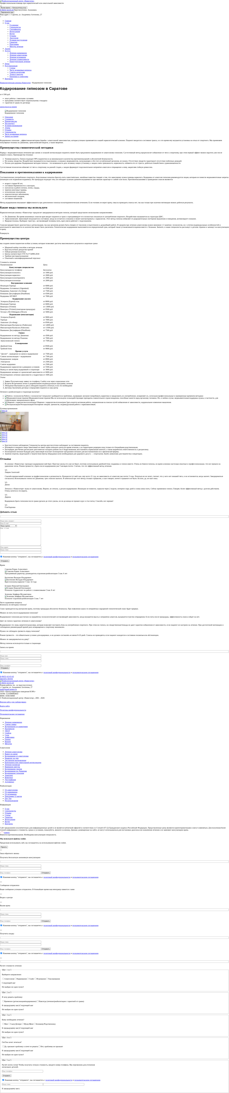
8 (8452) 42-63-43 (7, 10)
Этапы (7, 128)
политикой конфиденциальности (57, 557)
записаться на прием (8, 107)
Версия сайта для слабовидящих (13, 702)
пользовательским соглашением (85, 557)
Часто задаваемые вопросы (16, 134)
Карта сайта (5, 706)
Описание (9, 117)
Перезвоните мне (7, 12)
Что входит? (10, 123)
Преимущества (11, 121)
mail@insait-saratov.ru (8, 689)
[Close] (1, 902)
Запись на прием (11, 136)
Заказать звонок (6, 679)
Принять (4, 847)
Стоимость (9, 119)
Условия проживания (13, 126)
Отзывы (8, 130)
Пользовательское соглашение (12, 714)
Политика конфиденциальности (13, 710)
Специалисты (10, 132)
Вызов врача (5, 8)
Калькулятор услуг (19, 8)
